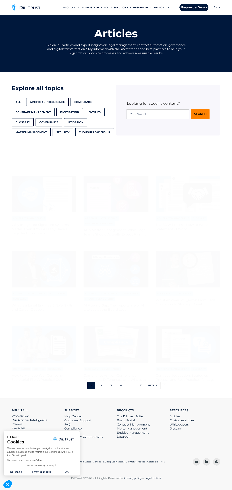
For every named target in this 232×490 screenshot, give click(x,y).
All (18, 102)
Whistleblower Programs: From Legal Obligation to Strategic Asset (186, 302)
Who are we (20, 416)
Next (151, 385)
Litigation (75, 122)
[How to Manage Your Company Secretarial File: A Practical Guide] (44, 344)
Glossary (23, 122)
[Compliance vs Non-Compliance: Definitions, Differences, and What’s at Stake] (116, 344)
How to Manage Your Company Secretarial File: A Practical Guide (38, 378)
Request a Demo (194, 7)
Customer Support (78, 420)
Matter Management (31, 132)
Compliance (83, 102)
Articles (175, 416)
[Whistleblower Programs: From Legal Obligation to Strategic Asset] (188, 269)
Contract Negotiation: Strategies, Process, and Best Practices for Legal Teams (186, 380)
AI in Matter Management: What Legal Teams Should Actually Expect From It (115, 232)
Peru (162, 461)
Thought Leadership (94, 132)
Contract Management (33, 112)
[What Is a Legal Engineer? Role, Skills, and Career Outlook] (44, 269)
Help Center (73, 416)
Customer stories (182, 420)
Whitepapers (179, 424)
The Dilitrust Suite (130, 416)
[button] (217, 7)
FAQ (67, 424)
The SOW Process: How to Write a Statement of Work (183, 227)
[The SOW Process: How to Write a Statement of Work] (188, 194)
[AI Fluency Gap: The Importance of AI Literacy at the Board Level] (116, 269)
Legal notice (153, 478)
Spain (114, 461)
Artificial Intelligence (47, 102)
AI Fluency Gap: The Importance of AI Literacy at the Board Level (114, 307)
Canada (97, 461)
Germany (131, 461)
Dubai (106, 461)
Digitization (69, 112)
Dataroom (124, 436)
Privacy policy (132, 478)
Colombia (152, 461)
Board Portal (126, 420)
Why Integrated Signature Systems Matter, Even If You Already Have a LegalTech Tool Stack (40, 229)
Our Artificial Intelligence (29, 420)
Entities (95, 112)
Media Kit (18, 428)
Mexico (141, 461)
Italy (121, 461)
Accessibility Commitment (83, 436)
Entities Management (133, 432)
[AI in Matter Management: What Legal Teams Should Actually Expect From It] (116, 194)
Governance (48, 122)
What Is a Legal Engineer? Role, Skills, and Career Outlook (42, 307)
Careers (17, 424)
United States (84, 461)
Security (62, 132)
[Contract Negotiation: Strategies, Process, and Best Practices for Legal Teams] (188, 344)
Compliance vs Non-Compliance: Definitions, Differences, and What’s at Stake (115, 380)
